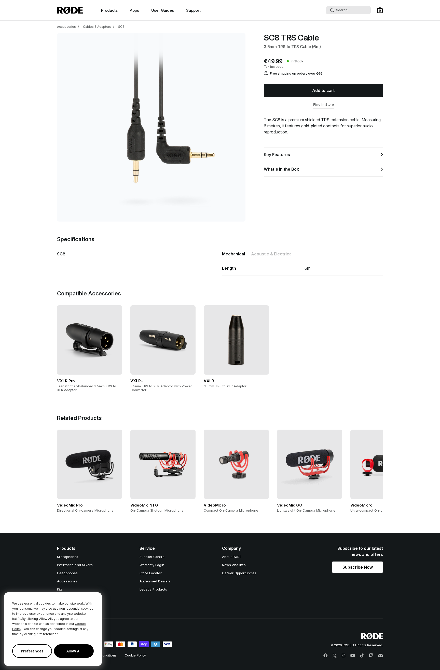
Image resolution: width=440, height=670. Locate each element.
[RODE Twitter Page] (335, 656)
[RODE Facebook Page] (325, 656)
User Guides (162, 10)
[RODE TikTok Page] (362, 656)
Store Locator (151, 573)
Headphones (67, 573)
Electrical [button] (272, 253)
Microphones (67, 557)
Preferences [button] (32, 651)
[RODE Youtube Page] (352, 656)
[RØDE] (70, 10)
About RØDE (231, 557)
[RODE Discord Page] (380, 656)
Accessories (66, 27)
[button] (380, 10)
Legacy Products (153, 589)
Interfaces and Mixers (75, 565)
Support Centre (152, 557)
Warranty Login (152, 565)
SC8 (121, 27)
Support (193, 10)
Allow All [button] (73, 651)
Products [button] (109, 10)
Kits (60, 589)
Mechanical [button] (233, 253)
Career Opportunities (239, 573)
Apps (134, 10)
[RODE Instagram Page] (343, 656)
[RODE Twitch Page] (371, 656)
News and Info (234, 565)
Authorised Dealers (155, 581)
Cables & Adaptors (97, 27)
